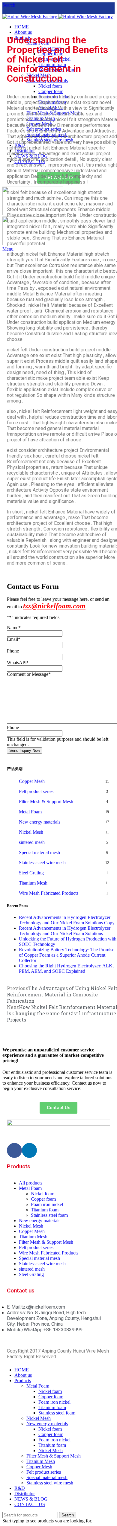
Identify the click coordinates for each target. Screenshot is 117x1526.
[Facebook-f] (14, 1150)
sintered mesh (32, 842)
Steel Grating (31, 872)
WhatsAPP (17, 662)
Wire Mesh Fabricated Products (48, 893)
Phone (13, 650)
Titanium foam (52, 1407)
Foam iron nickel (54, 1402)
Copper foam (50, 1396)
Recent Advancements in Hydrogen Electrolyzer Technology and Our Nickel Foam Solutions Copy (67, 920)
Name (14, 627)
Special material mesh (39, 852)
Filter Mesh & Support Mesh (46, 801)
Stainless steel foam (56, 1412)
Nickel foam (50, 1391)
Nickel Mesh (31, 832)
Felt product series (36, 791)
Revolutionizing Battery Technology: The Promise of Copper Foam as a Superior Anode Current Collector (66, 955)
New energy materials (39, 821)
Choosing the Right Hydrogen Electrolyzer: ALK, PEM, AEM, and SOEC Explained (66, 968)
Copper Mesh (32, 781)
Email (13, 639)
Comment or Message (29, 674)
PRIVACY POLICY (75, 1356)
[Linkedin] (29, 1150)
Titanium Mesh (33, 882)
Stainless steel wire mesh (42, 862)
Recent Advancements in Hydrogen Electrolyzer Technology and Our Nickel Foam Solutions (64, 931)
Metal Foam (30, 811)
